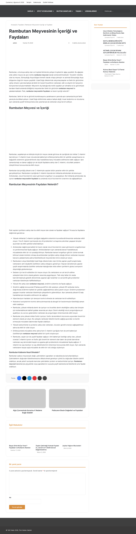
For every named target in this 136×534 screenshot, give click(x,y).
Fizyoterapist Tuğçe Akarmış (112, 74)
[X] (24, 378)
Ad (10, 497)
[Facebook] (19, 378)
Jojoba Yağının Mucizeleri (71, 446)
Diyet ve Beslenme (44, 11)
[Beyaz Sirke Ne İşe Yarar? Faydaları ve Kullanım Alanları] (21, 436)
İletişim (29, 2)
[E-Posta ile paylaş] (40, 378)
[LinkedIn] (29, 378)
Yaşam (78, 11)
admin (15, 43)
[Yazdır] (45, 378)
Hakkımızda (37, 2)
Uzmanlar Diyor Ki (110, 37)
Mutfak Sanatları (64, 11)
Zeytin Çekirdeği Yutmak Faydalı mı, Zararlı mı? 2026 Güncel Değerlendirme (47, 448)
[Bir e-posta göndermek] (19, 43)
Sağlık (30, 11)
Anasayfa (14, 25)
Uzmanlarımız (91, 11)
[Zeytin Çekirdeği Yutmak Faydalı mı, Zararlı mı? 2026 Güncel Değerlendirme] (47, 436)
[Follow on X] (18, 43)
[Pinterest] (34, 378)
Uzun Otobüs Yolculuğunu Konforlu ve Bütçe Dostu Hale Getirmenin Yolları (113, 33)
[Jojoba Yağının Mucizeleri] (74, 436)
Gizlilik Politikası (48, 2)
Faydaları (21, 25)
